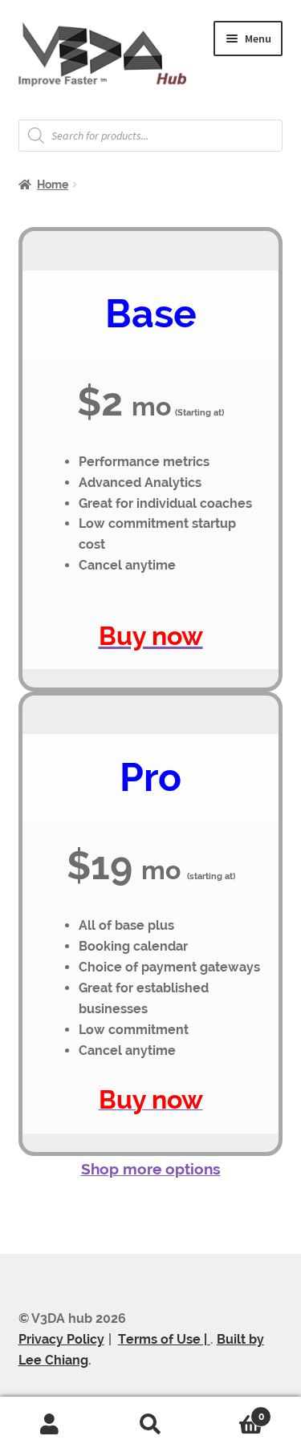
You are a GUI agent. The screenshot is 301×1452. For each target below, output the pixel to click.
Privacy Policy (61, 1339)
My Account (50, 1424)
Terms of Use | (164, 1339)
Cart (232, 1411)
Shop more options (151, 1169)
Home (52, 184)
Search (150, 1424)
